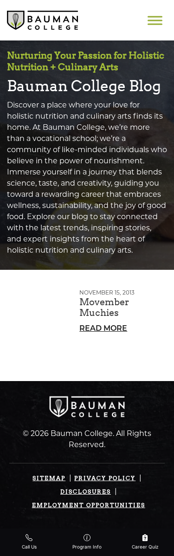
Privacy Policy (104, 478)
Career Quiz (145, 546)
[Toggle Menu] (155, 20)
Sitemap (48, 478)
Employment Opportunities (88, 505)
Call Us (29, 546)
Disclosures (85, 491)
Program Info (87, 546)
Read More (103, 329)
